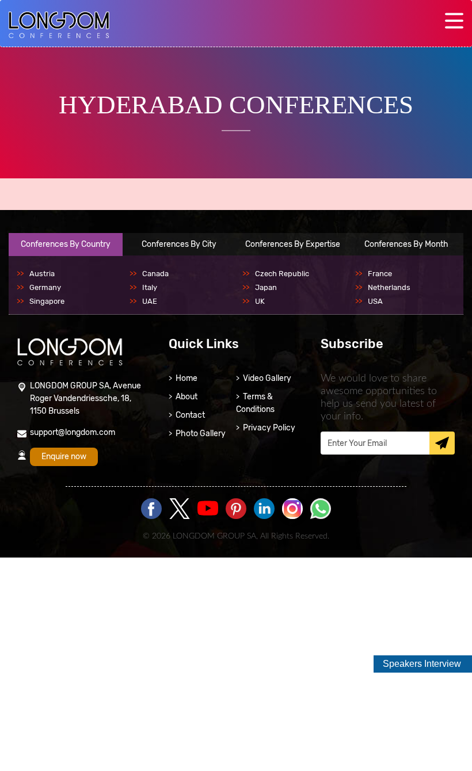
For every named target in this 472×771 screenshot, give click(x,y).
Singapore (46, 301)
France (380, 273)
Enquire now (63, 456)
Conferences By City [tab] (179, 244)
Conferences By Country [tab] (66, 244)
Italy (149, 287)
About (186, 397)
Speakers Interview (422, 664)
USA (375, 301)
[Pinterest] (236, 509)
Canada (155, 273)
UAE (149, 301)
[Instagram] (292, 517)
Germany (45, 287)
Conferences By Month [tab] (406, 244)
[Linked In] (264, 509)
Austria (42, 273)
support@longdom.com (72, 432)
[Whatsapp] (320, 509)
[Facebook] (151, 509)
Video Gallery (267, 378)
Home (186, 378)
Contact (190, 415)
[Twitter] (179, 509)
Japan (266, 287)
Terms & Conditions (255, 403)
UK (260, 301)
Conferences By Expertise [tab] (292, 244)
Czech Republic (282, 273)
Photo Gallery (201, 433)
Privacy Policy (269, 428)
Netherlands (389, 287)
